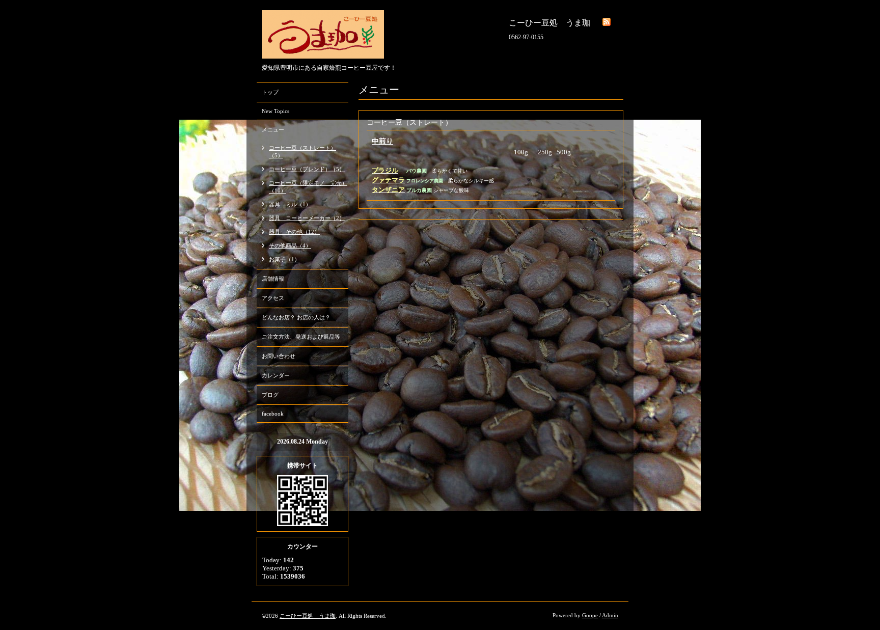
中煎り (382, 141)
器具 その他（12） (294, 232)
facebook (273, 413)
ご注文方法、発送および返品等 (301, 337)
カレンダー (276, 375)
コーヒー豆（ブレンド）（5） (307, 169)
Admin (610, 615)
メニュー (273, 129)
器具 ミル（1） (290, 204)
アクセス (273, 298)
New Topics (275, 111)
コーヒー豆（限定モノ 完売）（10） (308, 187)
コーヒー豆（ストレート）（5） (302, 151)
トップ (270, 92)
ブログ (270, 395)
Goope (590, 615)
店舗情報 (273, 279)
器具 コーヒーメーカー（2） (307, 218)
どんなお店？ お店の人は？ (296, 317)
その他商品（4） (290, 245)
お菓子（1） (284, 259)
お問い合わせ (278, 356)
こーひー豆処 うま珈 (308, 616)
